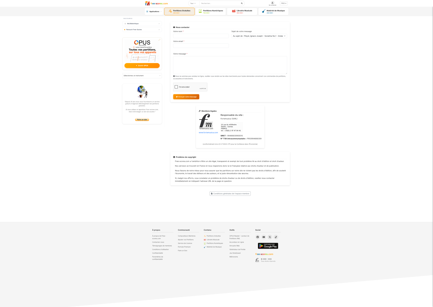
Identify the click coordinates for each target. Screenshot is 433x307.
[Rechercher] (242, 3)
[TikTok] (276, 237)
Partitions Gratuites (214, 236)
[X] (269, 237)
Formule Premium (184, 247)
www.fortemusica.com (208, 132)
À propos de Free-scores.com (159, 237)
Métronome (233, 257)
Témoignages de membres (162, 246)
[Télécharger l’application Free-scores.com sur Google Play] (268, 246)
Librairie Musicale (213, 240)
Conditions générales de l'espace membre (231, 193)
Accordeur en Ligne (236, 242)
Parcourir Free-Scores (134, 29)
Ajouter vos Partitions (185, 240)
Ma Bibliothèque (133, 23)
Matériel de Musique (214, 247)
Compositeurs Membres (186, 236)
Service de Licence (185, 243)
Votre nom (178, 31)
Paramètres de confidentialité (157, 258)
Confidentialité (157, 253)
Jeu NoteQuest (235, 253)
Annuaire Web (234, 246)
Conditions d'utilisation (160, 249)
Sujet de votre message (241, 31)
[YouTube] (263, 237)
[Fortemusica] (257, 260)
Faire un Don (182, 250)
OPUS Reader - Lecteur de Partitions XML (239, 237)
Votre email (178, 41)
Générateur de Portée (237, 249)
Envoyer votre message (187, 97)
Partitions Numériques (215, 243)
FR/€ (283, 3)
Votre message (180, 54)
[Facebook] (257, 237)
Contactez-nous (158, 242)
